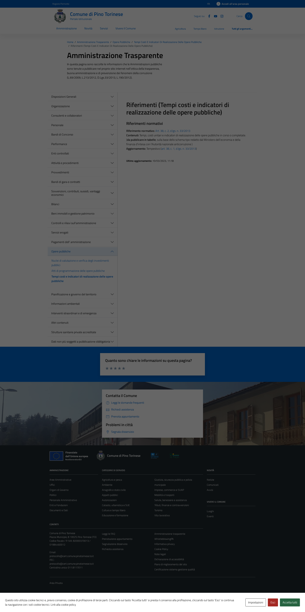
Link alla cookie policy (63, 604)
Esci (273, 602)
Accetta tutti (290, 602)
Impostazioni (255, 602)
